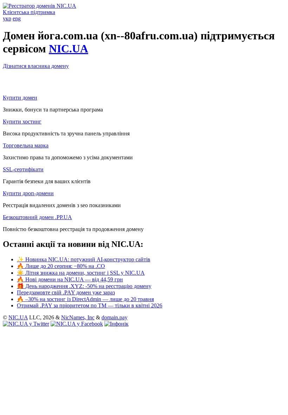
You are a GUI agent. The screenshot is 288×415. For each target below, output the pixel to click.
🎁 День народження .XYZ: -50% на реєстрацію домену (84, 286)
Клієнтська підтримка (29, 12)
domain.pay (114, 317)
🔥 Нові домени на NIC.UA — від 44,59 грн (70, 279)
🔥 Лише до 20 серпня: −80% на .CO (61, 266)
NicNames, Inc (77, 317)
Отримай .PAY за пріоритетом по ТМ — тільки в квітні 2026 (89, 305)
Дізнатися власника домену (36, 66)
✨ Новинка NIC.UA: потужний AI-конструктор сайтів (83, 259)
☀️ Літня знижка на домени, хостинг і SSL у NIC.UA (81, 273)
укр (7, 18)
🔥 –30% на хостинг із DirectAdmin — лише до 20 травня (85, 299)
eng (17, 18)
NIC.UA (68, 48)
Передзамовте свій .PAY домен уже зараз (66, 292)
